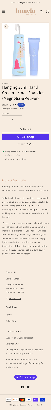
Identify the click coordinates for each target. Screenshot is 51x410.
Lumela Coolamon (21, 405)
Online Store (11, 321)
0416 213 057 (15, 298)
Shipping (5, 109)
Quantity (5, 113)
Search (9, 314)
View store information (15, 159)
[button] (3, 11)
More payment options (25, 144)
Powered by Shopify (35, 405)
